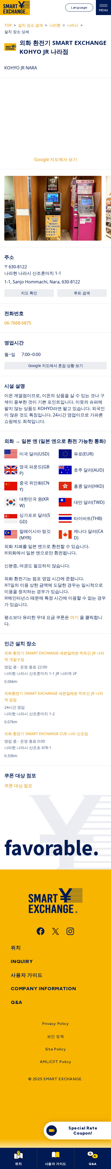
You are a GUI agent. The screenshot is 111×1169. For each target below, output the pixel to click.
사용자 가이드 (27, 975)
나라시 (72, 25)
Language (79, 7)
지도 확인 (29, 292)
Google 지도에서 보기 (55, 159)
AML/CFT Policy (55, 1062)
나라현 (55, 25)
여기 (74, 617)
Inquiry (22, 961)
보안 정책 (55, 1036)
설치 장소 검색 (30, 25)
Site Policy (55, 1049)
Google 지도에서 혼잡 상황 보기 (55, 365)
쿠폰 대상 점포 (18, 786)
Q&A (16, 1002)
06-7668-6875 (17, 323)
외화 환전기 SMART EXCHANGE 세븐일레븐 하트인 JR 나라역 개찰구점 (54, 656)
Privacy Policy (55, 1023)
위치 (16, 948)
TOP (8, 25)
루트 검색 (82, 292)
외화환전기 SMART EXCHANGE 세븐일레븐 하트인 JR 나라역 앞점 (53, 696)
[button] (53, 208)
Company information (43, 989)
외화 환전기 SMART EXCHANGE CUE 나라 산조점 (46, 733)
